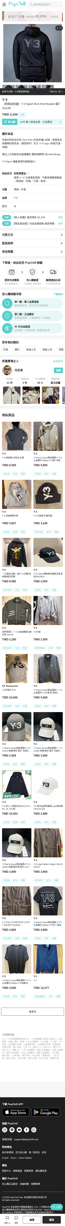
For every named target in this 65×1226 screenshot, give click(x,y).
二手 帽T (55, 1053)
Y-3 (16, 197)
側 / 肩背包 (34, 1152)
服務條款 (28, 1170)
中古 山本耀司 (27, 1053)
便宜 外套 (10, 1058)
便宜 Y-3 (37, 1047)
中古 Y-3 (6, 1050)
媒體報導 (35, 1184)
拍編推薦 (24, 1184)
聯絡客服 (17, 1170)
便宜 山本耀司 (43, 1050)
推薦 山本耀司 (42, 1053)
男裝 (16, 189)
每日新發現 (7, 1152)
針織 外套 (6, 1047)
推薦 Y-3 (16, 1050)
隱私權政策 (41, 1170)
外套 (23, 189)
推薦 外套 (54, 1058)
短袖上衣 (47, 349)
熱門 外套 (32, 1058)
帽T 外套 (17, 1047)
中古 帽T (36, 1055)
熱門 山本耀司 (12, 1053)
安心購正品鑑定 (10, 1184)
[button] (9, 381)
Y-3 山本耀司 (32, 1042)
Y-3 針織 (44, 1042)
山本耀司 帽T (29, 1044)
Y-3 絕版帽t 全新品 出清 (42, 1039)
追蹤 (58, 370)
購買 (51, 1219)
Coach (5, 1158)
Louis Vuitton (25, 1158)
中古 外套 (43, 1058)
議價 (31, 1219)
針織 (10, 1042)
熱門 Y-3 (56, 1047)
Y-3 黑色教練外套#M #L (18, 1039)
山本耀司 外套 (44, 1044)
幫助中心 (6, 1170)
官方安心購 (21, 1152)
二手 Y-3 (27, 1047)
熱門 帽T (26, 1055)
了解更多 (58, 294)
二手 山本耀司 (28, 1050)
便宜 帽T (6, 1055)
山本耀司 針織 (14, 1044)
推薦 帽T (46, 1055)
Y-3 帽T (53, 1042)
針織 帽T (57, 1044)
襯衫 (17, 349)
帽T (16, 1042)
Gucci (13, 1158)
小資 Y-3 (47, 1047)
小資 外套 (21, 1058)
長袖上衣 (31, 349)
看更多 (32, 1011)
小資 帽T (16, 1055)
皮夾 (44, 1152)
